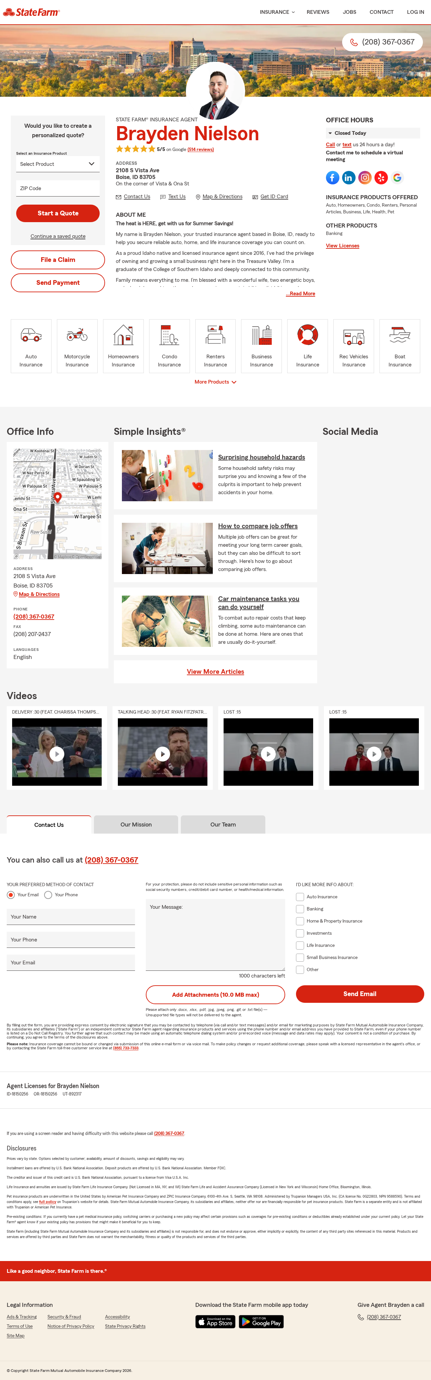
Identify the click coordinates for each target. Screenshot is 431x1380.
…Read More (300, 293)
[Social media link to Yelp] (381, 177)
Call (330, 144)
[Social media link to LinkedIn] (349, 177)
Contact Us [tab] (49, 825)
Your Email (28, 895)
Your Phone (66, 895)
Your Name (23, 917)
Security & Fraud (64, 1317)
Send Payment (58, 282)
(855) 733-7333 (125, 1048)
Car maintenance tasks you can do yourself (258, 603)
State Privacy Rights (125, 1326)
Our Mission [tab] (136, 824)
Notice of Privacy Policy (70, 1326)
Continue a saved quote (58, 236)
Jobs (349, 12)
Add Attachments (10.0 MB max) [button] (215, 995)
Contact (382, 12)
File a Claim (58, 260)
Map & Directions (39, 594)
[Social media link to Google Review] (397, 177)
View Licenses (342, 245)
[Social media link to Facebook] (332, 177)
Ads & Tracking (22, 1317)
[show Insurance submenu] (292, 12)
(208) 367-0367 (33, 616)
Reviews (318, 12)
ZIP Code (30, 188)
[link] (31, 12)
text (347, 144)
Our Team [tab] (223, 824)
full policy (47, 1202)
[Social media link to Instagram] (365, 177)
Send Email (359, 994)
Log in (415, 12)
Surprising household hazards (261, 457)
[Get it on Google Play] (261, 1321)
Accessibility (117, 1317)
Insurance (274, 12)
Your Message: (166, 907)
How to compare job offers (258, 526)
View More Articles (215, 671)
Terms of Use (20, 1326)
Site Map (16, 1335)
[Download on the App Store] (215, 1321)
